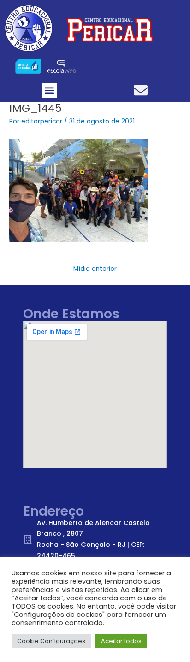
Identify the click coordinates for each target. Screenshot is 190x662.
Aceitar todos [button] (121, 641)
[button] (49, 90)
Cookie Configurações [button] (51, 641)
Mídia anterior (95, 268)
